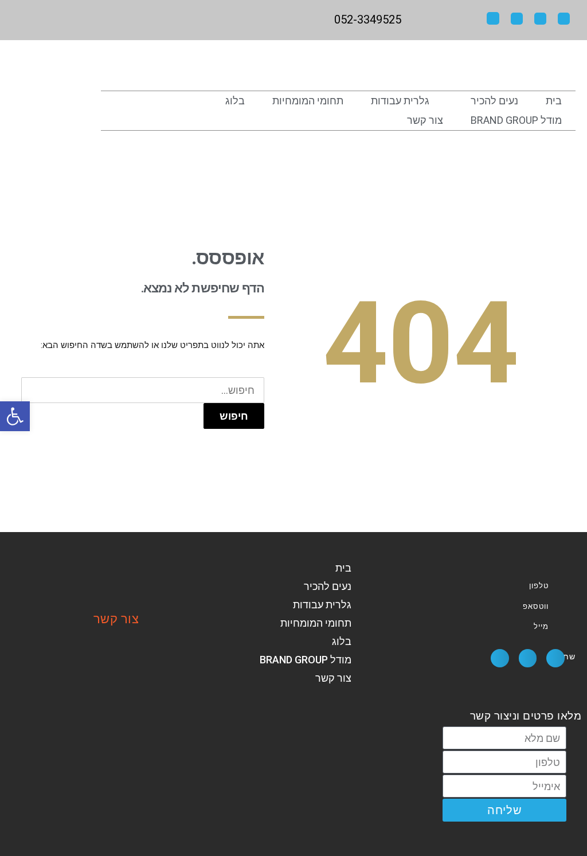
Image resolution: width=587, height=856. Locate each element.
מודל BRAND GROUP (516, 120)
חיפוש (234, 416)
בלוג (235, 101)
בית (554, 101)
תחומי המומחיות (307, 101)
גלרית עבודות (400, 101)
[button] (555, 658)
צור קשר (425, 120)
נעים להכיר (494, 101)
